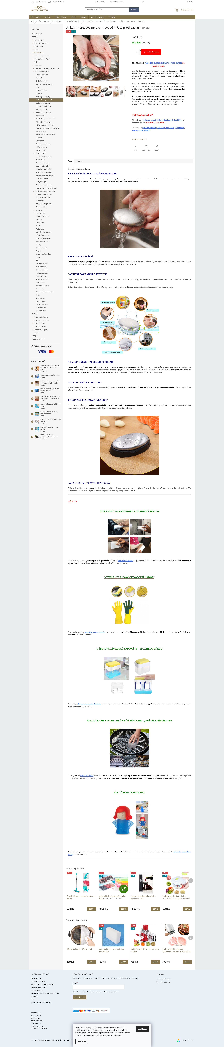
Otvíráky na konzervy (43, 103)
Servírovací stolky (42, 279)
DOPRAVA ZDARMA (38, 339)
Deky (37, 260)
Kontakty (34, 996)
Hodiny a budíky (41, 207)
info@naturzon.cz (166, 979)
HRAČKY (35, 336)
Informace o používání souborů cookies (45, 993)
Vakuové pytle (41, 213)
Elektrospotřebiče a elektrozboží (47, 68)
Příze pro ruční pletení (43, 204)
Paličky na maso (41, 147)
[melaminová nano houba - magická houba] (129, 536)
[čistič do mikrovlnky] (129, 819)
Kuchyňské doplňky (42, 71)
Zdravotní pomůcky (41, 43)
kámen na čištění (86, 776)
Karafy (38, 87)
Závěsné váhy (41, 311)
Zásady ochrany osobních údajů (42, 984)
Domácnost (39, 65)
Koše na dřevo (41, 301)
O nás (33, 999)
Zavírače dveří (41, 308)
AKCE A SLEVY (37, 34)
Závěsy (38, 245)
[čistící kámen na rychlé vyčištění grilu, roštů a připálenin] (129, 748)
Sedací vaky (40, 289)
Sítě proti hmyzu (41, 270)
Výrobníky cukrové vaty (44, 185)
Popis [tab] (70, 161)
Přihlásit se (80, 997)
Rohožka (39, 219)
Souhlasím (142, 1029)
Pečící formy (40, 116)
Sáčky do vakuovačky (44, 156)
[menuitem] (36, 17)
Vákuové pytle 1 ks (43, 216)
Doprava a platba (37, 990)
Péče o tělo (39, 46)
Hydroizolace (40, 298)
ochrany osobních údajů (93, 1035)
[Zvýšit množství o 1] (140, 50)
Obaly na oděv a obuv (43, 254)
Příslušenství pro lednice (44, 125)
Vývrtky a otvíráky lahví (44, 106)
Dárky (37, 333)
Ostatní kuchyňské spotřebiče (46, 119)
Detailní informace (138, 139)
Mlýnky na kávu (41, 131)
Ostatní (38, 226)
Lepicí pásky (40, 282)
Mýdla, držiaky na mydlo (44, 100)
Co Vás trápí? (39, 40)
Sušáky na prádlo (42, 248)
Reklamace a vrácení (38, 987)
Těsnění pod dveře (42, 235)
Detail (91, 962)
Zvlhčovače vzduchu (43, 238)
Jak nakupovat (100, 2)
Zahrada (37, 62)
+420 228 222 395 (165, 982)
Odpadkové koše (42, 75)
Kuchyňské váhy (41, 90)
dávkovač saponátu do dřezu (89, 704)
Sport (37, 49)
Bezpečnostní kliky (42, 241)
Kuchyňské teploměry (43, 169)
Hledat (134, 10)
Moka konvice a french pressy (46, 188)
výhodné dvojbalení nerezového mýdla (163, 63)
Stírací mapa (40, 223)
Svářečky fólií (40, 153)
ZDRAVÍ (34, 37)
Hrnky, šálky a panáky (43, 112)
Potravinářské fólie (42, 163)
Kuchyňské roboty (42, 178)
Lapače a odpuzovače (42, 56)
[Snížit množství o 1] (140, 53)
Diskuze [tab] (79, 161)
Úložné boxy (40, 229)
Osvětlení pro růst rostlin (44, 292)
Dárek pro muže (40, 326)
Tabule (38, 257)
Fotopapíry (40, 201)
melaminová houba (125, 561)
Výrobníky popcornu (43, 122)
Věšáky (38, 251)
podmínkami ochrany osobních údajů (106, 992)
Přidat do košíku (153, 52)
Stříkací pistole (41, 276)
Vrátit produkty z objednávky (41, 1002)
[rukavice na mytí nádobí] (129, 604)
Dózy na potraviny (42, 109)
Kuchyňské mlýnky (42, 81)
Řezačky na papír (42, 263)
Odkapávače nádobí (43, 166)
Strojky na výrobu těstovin (45, 175)
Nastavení (81, 1041)
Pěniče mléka (40, 160)
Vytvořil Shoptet (187, 1040)
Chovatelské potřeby (42, 59)
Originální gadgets (41, 330)
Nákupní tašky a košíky (44, 172)
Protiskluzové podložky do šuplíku (48, 128)
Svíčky (38, 295)
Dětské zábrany (41, 267)
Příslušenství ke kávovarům (45, 134)
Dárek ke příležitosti (42, 320)
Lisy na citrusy (41, 150)
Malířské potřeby (42, 273)
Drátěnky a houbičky (43, 97)
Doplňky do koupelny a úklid (45, 191)
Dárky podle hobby (41, 317)
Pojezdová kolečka (42, 286)
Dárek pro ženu (40, 323)
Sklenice (39, 93)
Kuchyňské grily (41, 182)
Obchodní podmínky (117, 2)
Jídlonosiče (40, 141)
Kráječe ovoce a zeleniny (44, 84)
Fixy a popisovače (42, 304)
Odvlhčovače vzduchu (43, 232)
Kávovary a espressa (43, 144)
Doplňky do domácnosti (43, 194)
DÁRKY (34, 314)
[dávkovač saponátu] (129, 676)
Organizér (39, 210)
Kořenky (39, 138)
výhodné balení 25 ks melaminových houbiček (162, 120)
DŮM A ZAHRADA (38, 53)
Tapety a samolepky (43, 197)
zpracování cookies (113, 1035)
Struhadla (39, 78)
